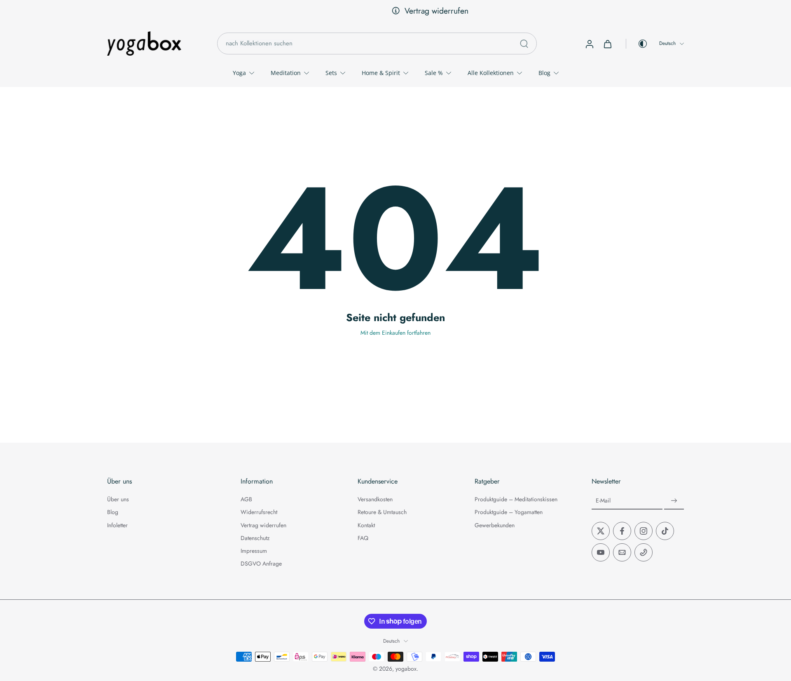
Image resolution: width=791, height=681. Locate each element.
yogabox (406, 669)
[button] (161, 481)
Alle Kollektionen (491, 73)
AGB (246, 499)
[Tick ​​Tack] (665, 531)
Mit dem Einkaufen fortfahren (395, 333)
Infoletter (117, 525)
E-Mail (603, 501)
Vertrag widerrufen (402, 10)
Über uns (118, 499)
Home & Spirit (381, 73)
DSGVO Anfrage (261, 564)
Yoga (239, 73)
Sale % (434, 73)
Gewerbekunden (495, 525)
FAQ (363, 538)
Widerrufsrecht (259, 512)
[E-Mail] (622, 552)
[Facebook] (622, 531)
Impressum (254, 551)
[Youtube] (601, 552)
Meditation (286, 73)
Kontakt (366, 525)
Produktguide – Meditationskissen (516, 499)
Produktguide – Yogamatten (509, 512)
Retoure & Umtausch (382, 512)
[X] (601, 531)
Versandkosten (375, 499)
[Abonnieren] (674, 501)
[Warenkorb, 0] (608, 44)
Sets (331, 73)
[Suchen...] (524, 43)
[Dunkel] (637, 44)
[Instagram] (643, 531)
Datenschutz (255, 538)
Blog (544, 73)
